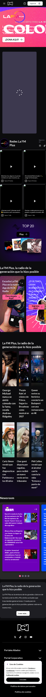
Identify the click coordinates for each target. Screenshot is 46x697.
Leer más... (23, 613)
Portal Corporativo (13, 658)
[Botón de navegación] (20, 576)
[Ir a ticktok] (15, 637)
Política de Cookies (12, 675)
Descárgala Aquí (11, 297)
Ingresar (33, 3)
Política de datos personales (23, 686)
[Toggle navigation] (4, 3)
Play (21, 234)
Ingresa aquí (35, 307)
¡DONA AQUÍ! (12, 39)
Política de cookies (23, 692)
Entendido (23, 680)
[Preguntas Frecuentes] (24, 3)
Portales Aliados (12, 650)
